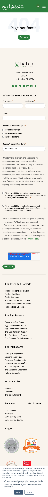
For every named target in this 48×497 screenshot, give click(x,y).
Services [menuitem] (10, 403)
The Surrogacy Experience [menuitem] (16, 370)
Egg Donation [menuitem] (10, 410)
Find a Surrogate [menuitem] (12, 297)
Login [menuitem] (8, 428)
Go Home (24, 37)
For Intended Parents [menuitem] (18, 284)
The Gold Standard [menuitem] (13, 395)
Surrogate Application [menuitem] (14, 354)
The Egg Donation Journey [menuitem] (16, 332)
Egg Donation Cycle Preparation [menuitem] (18, 338)
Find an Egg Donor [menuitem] (13, 294)
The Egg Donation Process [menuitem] (16, 335)
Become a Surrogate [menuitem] (13, 357)
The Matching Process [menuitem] (14, 366)
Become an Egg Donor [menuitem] (14, 322)
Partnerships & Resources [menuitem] (16, 307)
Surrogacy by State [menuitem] (13, 417)
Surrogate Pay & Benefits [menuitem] (16, 363)
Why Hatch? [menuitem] (12, 381)
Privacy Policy (33, 239)
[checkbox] (24, 133)
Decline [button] (29, 492)
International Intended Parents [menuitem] (18, 304)
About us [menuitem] (9, 388)
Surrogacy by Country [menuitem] (14, 420)
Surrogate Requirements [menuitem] (15, 360)
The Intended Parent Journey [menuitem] (17, 300)
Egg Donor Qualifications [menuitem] (15, 325)
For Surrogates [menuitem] (14, 347)
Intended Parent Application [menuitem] (17, 291)
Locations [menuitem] (9, 392)
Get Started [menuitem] (35, 403)
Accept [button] (18, 492)
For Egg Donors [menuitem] (14, 315)
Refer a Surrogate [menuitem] (12, 373)
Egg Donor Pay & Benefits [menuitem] (16, 329)
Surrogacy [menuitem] (9, 413)
